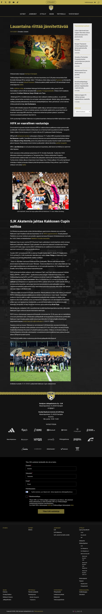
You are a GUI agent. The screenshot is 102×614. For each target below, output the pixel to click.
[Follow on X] (5, 2)
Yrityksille (61, 14)
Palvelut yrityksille (33, 592)
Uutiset (23, 14)
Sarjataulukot (84, 583)
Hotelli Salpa (27, 321)
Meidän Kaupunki (34, 597)
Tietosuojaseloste (59, 599)
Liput (82, 532)
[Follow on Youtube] (13, 2)
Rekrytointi (57, 597)
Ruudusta (59, 80)
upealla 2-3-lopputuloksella (45, 91)
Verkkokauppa (89, 2)
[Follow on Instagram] (9, 2)
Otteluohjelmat (83, 543)
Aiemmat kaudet (85, 553)
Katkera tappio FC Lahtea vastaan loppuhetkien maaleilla (82, 97)
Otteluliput (51, 2)
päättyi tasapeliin (61, 143)
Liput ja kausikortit (84, 530)
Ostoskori (82, 594)
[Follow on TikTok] (17, 2)
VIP (81, 537)
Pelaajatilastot (84, 586)
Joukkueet (33, 14)
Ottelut (43, 14)
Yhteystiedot (74, 14)
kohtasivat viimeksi (23, 136)
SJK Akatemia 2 (85, 551)
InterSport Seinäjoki (31, 74)
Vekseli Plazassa (29, 82)
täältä (21, 84)
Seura (51, 14)
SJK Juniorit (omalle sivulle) (61, 535)
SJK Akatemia (58, 532)
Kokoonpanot (83, 578)
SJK (55, 530)
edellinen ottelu (19, 88)
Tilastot (81, 581)
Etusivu (5, 528)
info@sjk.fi (51, 408)
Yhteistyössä (32, 594)
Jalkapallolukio (7, 599)
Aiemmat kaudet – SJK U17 (84, 572)
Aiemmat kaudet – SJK (84, 558)
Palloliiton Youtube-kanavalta (40, 238)
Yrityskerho (32, 599)
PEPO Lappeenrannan (50, 233)
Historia (5, 592)
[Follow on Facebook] (1, 2)
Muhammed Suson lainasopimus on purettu (81, 72)
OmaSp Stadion (7, 594)
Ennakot (20, 31)
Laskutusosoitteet (59, 594)
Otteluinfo (82, 541)
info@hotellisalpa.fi (37, 321)
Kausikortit (83, 535)
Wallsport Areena (8, 597)
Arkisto (30, 530)
